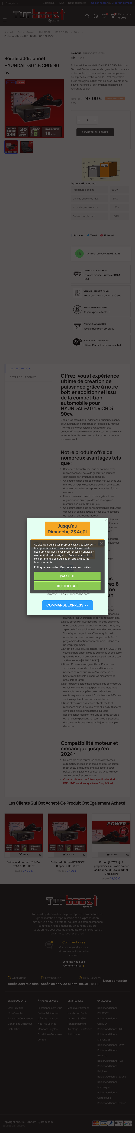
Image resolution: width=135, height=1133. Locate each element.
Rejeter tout (67, 586)
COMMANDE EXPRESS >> (67, 605)
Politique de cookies (46, 567)
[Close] (105, 520)
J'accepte (67, 576)
